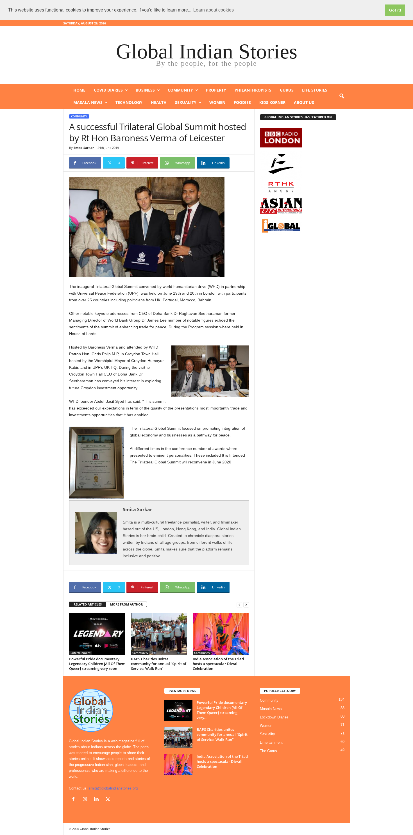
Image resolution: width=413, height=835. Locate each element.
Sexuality (185, 102)
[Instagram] (86, 800)
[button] (341, 96)
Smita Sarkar (84, 147)
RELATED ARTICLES (88, 604)
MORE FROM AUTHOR (126, 604)
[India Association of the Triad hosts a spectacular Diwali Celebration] (221, 634)
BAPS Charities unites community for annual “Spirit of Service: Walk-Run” (158, 663)
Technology (128, 102)
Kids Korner (272, 102)
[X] (108, 800)
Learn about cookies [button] (213, 10)
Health (159, 102)
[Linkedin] (97, 800)
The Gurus (268, 751)
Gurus (287, 90)
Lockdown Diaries (274, 717)
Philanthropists (253, 90)
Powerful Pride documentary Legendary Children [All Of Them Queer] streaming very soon (97, 663)
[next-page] (246, 605)
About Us (304, 102)
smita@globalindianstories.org (113, 788)
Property (216, 90)
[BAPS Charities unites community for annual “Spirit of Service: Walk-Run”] (159, 634)
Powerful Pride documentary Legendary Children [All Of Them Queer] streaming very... (222, 710)
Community (180, 90)
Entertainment (80, 653)
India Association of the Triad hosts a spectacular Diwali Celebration (218, 663)
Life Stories (314, 90)
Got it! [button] (395, 10)
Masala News (88, 102)
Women (217, 102)
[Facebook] (74, 800)
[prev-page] (239, 605)
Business (145, 90)
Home (79, 90)
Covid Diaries (108, 90)
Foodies (242, 102)
